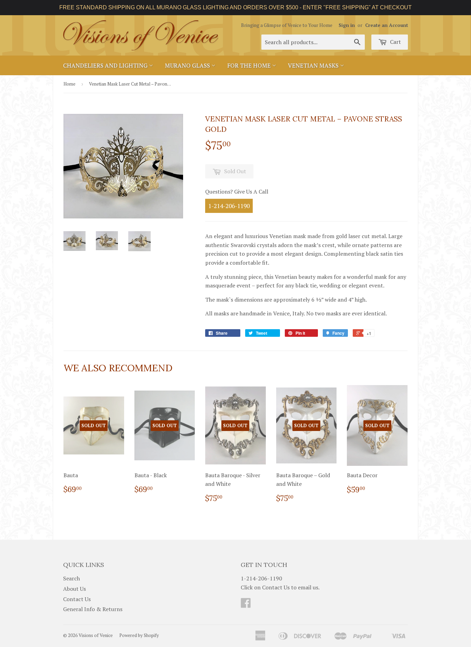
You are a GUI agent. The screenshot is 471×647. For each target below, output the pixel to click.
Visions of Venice (96, 635)
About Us (74, 588)
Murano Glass (188, 65)
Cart (395, 42)
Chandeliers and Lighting (106, 65)
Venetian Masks (314, 65)
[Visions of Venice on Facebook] (246, 605)
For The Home (249, 65)
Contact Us (77, 599)
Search (71, 578)
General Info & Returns (92, 609)
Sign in (347, 25)
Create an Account (386, 25)
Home (69, 84)
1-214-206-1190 (229, 206)
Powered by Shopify (139, 635)
